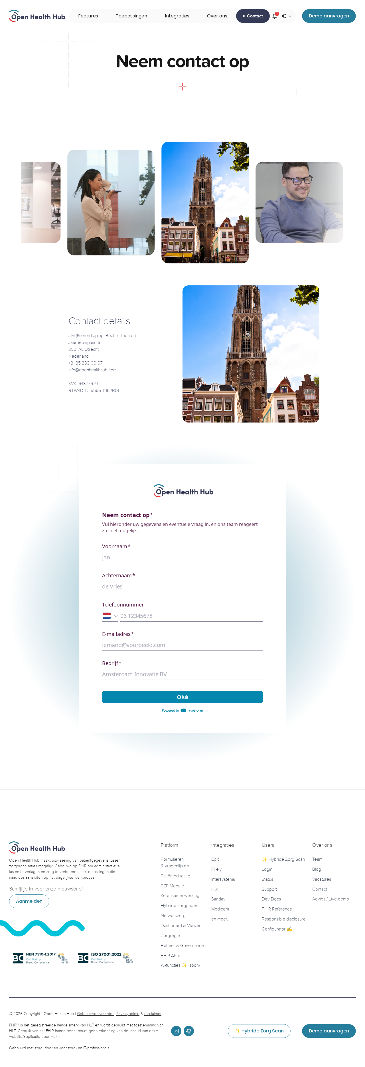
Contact (319, 889)
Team (317, 859)
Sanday (218, 899)
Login (267, 869)
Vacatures (321, 879)
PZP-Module (172, 885)
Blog (316, 869)
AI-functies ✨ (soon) (180, 965)
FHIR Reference (277, 909)
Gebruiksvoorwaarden (95, 1013)
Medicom (220, 909)
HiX (214, 889)
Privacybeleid (127, 1013)
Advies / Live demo (330, 899)
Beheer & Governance (182, 945)
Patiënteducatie (175, 875)
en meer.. (220, 919)
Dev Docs (271, 899)
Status (267, 879)
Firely (216, 869)
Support (269, 889)
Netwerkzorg (173, 915)
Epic (215, 859)
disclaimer (152, 1013)
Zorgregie (170, 935)
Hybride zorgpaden (179, 905)
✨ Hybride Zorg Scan (283, 859)
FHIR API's (170, 955)
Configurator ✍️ (277, 929)
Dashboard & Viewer (180, 925)
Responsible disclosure (284, 919)
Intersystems (223, 879)
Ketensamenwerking (180, 895)
